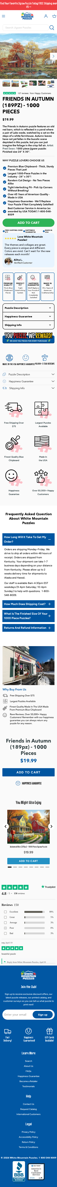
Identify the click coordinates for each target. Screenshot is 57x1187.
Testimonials (28, 1086)
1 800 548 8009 (47, 1157)
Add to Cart (29, 223)
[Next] (53, 56)
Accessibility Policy (28, 1137)
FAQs (28, 1071)
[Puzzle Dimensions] (24, 84)
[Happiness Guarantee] (50, 84)
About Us (28, 1066)
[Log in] (44, 16)
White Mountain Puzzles (23, 1157)
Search (28, 1061)
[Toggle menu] (3, 16)
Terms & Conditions (28, 1147)
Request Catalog (28, 1109)
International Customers (28, 1114)
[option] (28, 56)
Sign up (43, 1014)
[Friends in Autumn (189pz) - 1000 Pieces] (6, 84)
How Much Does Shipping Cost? (24, 604)
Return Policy (28, 1142)
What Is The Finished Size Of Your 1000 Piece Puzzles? (26, 616)
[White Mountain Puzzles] (27, 16)
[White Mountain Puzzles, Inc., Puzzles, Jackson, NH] (19, 1172)
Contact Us (28, 1104)
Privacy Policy (28, 1132)
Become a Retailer (28, 1081)
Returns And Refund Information (25, 628)
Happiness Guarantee (28, 1076)
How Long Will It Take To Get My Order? (25, 539)
